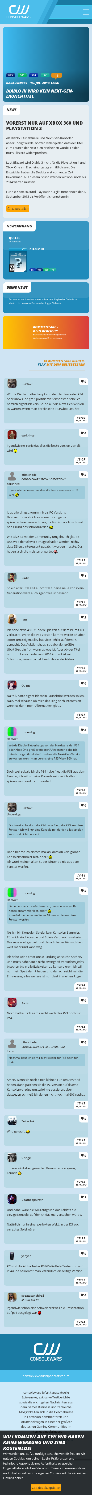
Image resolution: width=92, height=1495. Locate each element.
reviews (35, 1376)
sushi (44, 1376)
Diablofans (15, 241)
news (26, 1376)
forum (65, 1376)
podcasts (54, 1376)
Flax (42, 364)
